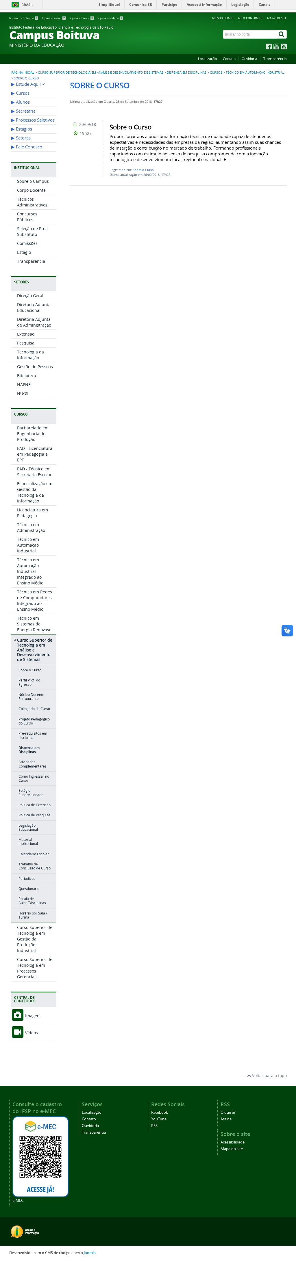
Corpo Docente (31, 190)
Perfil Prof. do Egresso (29, 682)
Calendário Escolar (33, 854)
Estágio (24, 252)
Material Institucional (28, 841)
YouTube (158, 1119)
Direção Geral (30, 295)
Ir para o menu (53, 18)
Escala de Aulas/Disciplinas (32, 901)
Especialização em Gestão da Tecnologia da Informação (34, 492)
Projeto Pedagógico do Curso (34, 721)
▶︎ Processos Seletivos (33, 120)
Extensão (25, 334)
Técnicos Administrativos (32, 202)
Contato (229, 58)
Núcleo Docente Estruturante (31, 696)
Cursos (216, 72)
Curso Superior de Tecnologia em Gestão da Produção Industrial (34, 939)
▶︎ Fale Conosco (26, 147)
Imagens (33, 1015)
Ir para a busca (81, 18)
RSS (154, 1125)
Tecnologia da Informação (30, 354)
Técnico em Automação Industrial (255, 72)
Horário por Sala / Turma (32, 915)
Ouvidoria (249, 58)
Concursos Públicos (27, 216)
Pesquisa (25, 343)
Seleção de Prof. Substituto (32, 231)
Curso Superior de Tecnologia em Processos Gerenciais (34, 968)
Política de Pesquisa (34, 815)
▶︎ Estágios (21, 129)
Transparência (275, 58)
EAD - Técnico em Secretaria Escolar (34, 471)
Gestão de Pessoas (35, 366)
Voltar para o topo (269, 1075)
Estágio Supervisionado (30, 792)
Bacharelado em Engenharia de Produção (33, 433)
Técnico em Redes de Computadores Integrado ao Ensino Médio (34, 600)
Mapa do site (277, 18)
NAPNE (24, 384)
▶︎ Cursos (20, 93)
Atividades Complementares (32, 764)
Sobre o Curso (29, 670)
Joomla (90, 1252)
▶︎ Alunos (20, 102)
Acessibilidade (222, 18)
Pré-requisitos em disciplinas (32, 735)
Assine (226, 1119)
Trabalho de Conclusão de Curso (34, 866)
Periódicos (26, 878)
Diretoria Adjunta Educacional (34, 307)
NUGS (22, 393)
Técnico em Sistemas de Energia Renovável (35, 623)
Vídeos (31, 1032)
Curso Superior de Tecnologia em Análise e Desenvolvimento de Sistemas (100, 72)
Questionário (28, 888)
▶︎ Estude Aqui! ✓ (28, 84)
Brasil (27, 4)
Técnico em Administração (31, 527)
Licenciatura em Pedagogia (32, 512)
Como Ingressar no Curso (33, 778)
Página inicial (22, 72)
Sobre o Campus (33, 181)
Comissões (27, 243)
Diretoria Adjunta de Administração (34, 322)
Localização (207, 58)
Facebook (159, 1112)
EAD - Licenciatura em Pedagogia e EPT (34, 454)
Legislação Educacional (28, 827)
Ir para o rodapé (110, 18)
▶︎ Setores (21, 138)
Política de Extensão (34, 805)
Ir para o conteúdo (23, 18)
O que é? (228, 1112)
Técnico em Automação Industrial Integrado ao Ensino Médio (30, 571)
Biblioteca (26, 375)
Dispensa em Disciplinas (186, 72)
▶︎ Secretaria (23, 111)
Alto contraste (250, 18)
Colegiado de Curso (34, 709)
